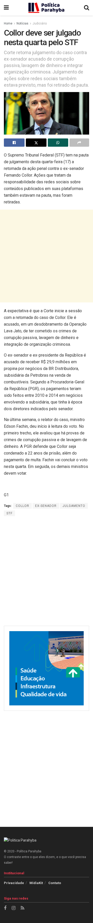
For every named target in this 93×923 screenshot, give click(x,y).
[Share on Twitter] (36, 142)
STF (9, 513)
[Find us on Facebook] (5, 908)
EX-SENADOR (46, 506)
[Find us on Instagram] (14, 908)
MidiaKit (36, 883)
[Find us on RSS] (22, 908)
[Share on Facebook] (14, 142)
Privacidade (14, 883)
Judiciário (40, 23)
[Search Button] (86, 7)
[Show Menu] (6, 7)
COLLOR (22, 506)
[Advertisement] (46, 256)
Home (8, 23)
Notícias (22, 23)
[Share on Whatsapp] (58, 142)
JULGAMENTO (74, 506)
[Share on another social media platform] (79, 142)
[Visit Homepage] (46, 8)
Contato (54, 883)
